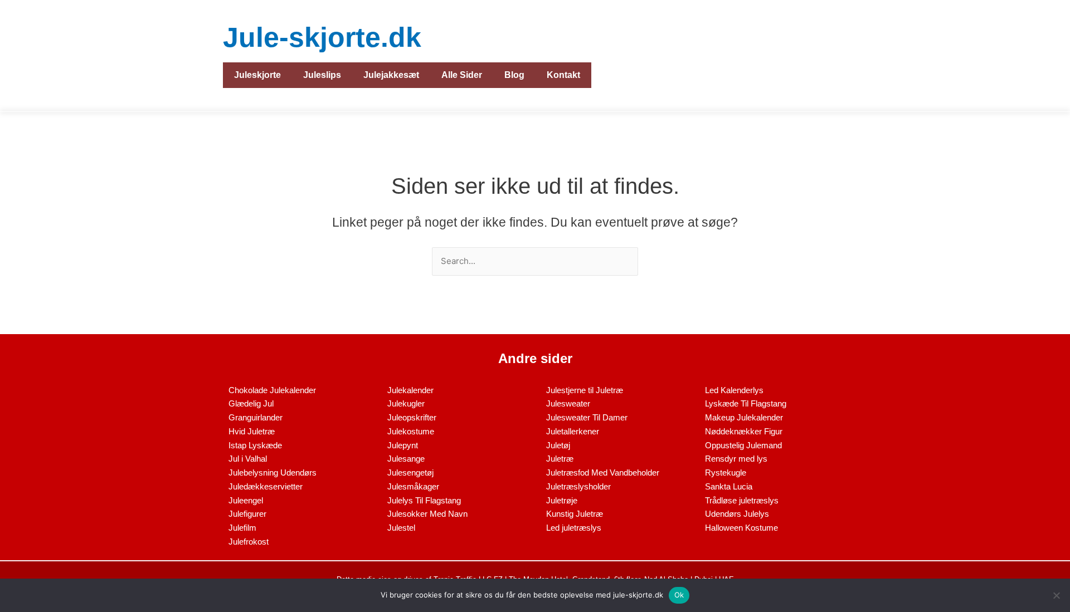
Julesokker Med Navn (427, 513)
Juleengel (245, 500)
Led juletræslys (573, 527)
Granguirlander (255, 417)
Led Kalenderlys (734, 390)
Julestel (401, 527)
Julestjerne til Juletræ (584, 390)
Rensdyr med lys (736, 458)
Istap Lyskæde (255, 445)
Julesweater (568, 403)
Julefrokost (248, 541)
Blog (514, 75)
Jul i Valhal (247, 458)
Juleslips (322, 75)
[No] (1056, 595)
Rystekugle (725, 472)
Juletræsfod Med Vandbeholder (602, 472)
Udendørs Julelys (737, 513)
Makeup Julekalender (744, 417)
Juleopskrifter (411, 417)
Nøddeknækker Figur (743, 431)
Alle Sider (461, 75)
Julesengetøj (410, 472)
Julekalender (410, 390)
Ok (679, 594)
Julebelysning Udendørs (272, 472)
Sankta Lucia (728, 486)
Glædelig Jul (251, 403)
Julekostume (410, 431)
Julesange (406, 458)
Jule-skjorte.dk (322, 37)
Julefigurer (247, 513)
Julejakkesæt (391, 75)
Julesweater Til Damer (587, 417)
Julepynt (402, 445)
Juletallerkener (572, 431)
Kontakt (563, 75)
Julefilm (242, 527)
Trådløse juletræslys (742, 500)
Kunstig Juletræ (574, 513)
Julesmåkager (413, 486)
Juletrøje (561, 500)
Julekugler (406, 403)
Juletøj (558, 445)
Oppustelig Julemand (743, 445)
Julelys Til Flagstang (424, 500)
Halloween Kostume (741, 527)
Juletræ (559, 458)
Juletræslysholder (578, 486)
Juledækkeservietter (265, 486)
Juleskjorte (257, 75)
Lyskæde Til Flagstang (745, 403)
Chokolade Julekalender (272, 390)
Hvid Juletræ (251, 431)
